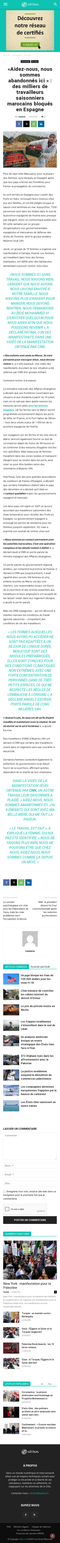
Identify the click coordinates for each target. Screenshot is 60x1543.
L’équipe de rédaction (41, 1526)
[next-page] (10, 1118)
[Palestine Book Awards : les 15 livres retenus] (11, 1348)
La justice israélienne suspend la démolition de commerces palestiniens (36, 1075)
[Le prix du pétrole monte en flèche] (11, 1009)
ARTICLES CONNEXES (16, 967)
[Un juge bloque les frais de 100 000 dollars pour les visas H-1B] (11, 979)
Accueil (6, 55)
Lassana (21, 116)
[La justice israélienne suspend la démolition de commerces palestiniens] (11, 1075)
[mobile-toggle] (5, 4)
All (42, 1384)
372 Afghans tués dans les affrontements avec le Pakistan (37, 1059)
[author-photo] (30, 946)
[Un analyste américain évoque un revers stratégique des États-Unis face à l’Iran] (11, 1040)
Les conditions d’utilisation (28, 1530)
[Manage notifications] (52, 1536)
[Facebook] (19, 124)
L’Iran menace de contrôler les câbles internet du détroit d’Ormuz (37, 994)
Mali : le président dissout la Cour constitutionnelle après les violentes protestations (44, 909)
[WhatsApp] (34, 124)
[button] (55, 4)
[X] (26, 124)
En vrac (27, 55)
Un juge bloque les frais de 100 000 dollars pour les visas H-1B (37, 979)
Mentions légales (21, 1526)
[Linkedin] (41, 124)
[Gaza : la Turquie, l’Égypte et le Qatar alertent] (11, 1363)
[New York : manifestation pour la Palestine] (30, 1260)
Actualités (17, 55)
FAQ (9, 1526)
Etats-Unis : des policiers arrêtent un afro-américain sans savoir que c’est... (39, 1411)
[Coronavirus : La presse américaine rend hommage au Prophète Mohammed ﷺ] (11, 1396)
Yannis (6, 1292)
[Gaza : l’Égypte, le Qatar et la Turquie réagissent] (11, 1332)
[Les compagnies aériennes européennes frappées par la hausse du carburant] (11, 1090)
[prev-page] (5, 1118)
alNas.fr (22, 1539)
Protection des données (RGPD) (30, 1533)
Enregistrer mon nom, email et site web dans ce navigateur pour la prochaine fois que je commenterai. (29, 1195)
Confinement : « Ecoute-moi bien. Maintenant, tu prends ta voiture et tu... (39, 1427)
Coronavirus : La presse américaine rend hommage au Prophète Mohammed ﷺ (37, 1395)
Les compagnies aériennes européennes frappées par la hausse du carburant (38, 1090)
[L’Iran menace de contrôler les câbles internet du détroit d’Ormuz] (11, 994)
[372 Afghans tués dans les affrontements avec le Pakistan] (11, 1059)
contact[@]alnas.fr (39, 1493)
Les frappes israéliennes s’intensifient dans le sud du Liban (38, 1025)
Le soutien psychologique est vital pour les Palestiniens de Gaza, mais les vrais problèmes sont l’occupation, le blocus (15, 910)
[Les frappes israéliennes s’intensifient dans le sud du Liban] (11, 1025)
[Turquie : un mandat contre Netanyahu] (11, 1317)
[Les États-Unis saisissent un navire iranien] (11, 1105)
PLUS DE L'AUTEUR (40, 967)
